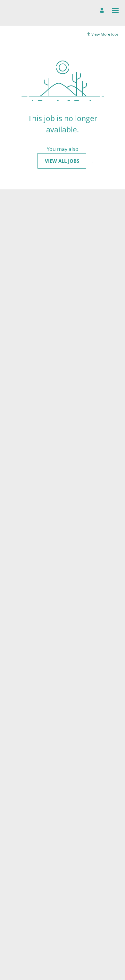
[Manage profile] (103, 10)
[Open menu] (115, 10)
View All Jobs (62, 161)
